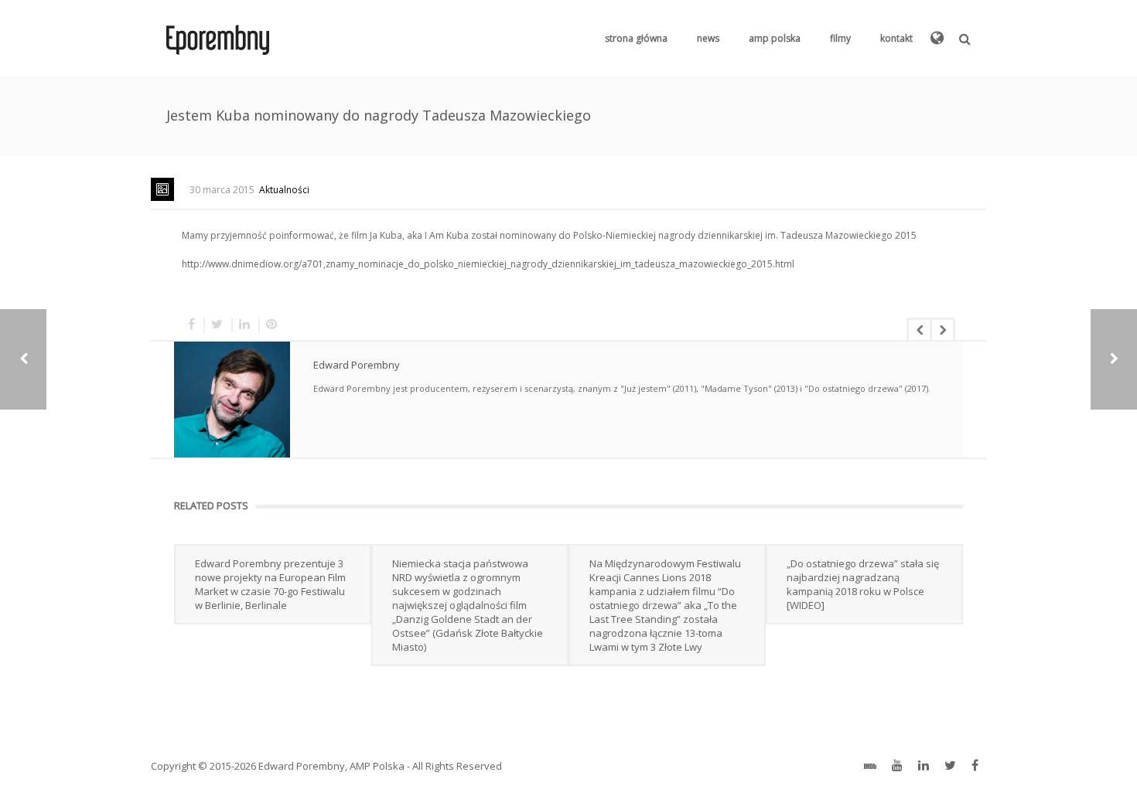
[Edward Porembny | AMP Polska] (217, 38)
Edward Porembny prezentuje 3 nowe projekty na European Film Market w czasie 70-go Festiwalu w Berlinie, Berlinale (270, 584)
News (708, 38)
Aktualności (284, 189)
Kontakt (896, 38)
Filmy (840, 38)
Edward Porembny (356, 365)
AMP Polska (775, 38)
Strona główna (636, 38)
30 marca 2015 (222, 189)
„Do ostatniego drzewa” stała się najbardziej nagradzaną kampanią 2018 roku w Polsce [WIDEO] (863, 584)
